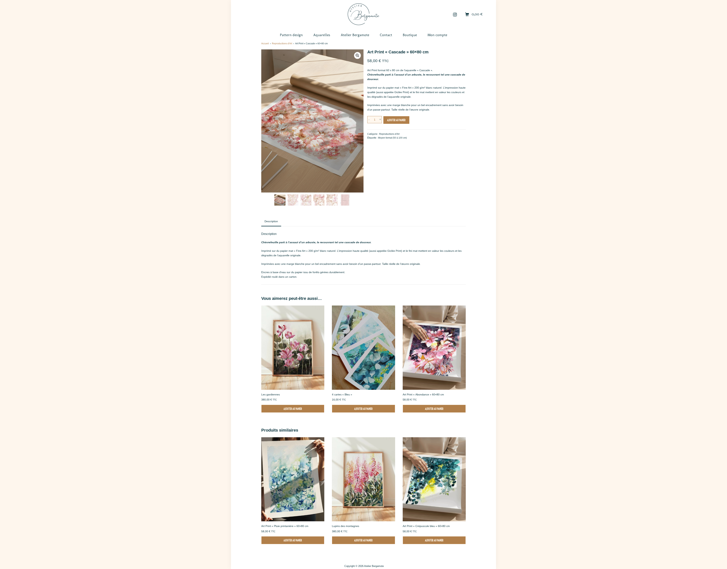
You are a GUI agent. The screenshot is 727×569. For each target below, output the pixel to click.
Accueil (265, 43)
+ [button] (380, 119)
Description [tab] (271, 221)
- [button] (369, 119)
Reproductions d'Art (282, 43)
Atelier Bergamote (374, 566)
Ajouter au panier (396, 120)
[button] (357, 55)
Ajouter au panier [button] (293, 409)
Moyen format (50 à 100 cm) (392, 137)
